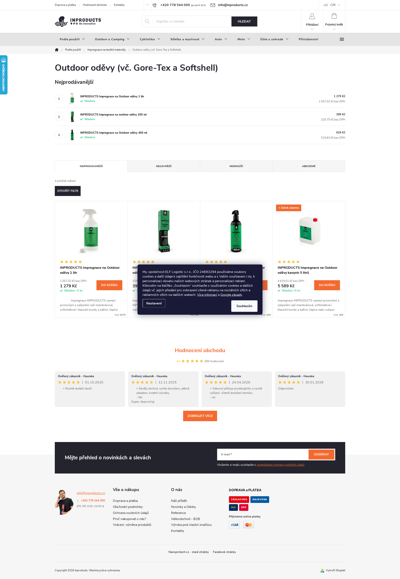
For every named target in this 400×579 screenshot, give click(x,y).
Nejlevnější (163, 166)
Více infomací (207, 294)
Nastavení (154, 303)
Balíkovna (259, 499)
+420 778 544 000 (93, 500)
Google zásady (231, 294)
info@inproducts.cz (91, 493)
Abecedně (308, 166)
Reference (178, 513)
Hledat (244, 21)
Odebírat (321, 454)
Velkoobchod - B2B (185, 519)
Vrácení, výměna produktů (132, 524)
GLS (233, 507)
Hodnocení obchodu (95, 5)
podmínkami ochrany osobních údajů (280, 465)
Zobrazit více (200, 416)
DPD (243, 507)
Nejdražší (236, 166)
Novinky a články (183, 507)
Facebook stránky (224, 552)
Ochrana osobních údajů (131, 513)
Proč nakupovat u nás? (129, 519)
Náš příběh (179, 501)
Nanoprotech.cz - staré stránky (189, 552)
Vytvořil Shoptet (335, 570)
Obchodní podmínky (128, 507)
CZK (333, 5)
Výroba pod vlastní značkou (191, 524)
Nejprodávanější (91, 166)
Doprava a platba (65, 5)
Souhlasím (244, 306)
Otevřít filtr (67, 191)
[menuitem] (72, 39)
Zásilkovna (239, 499)
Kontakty (119, 5)
